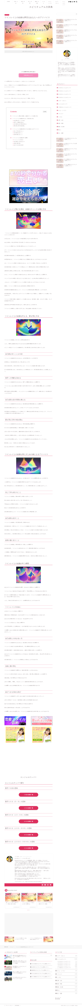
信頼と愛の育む (17, 143)
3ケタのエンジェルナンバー (64, 94)
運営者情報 (57, 998)
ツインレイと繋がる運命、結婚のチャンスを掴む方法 (25, 116)
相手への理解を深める (19, 122)
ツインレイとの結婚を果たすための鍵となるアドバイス (26, 129)
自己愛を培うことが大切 (19, 120)
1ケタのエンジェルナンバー (64, 87)
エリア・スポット (57, 2)
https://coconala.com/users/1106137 (33, 881)
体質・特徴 (23, 2)
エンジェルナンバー (64, 2)
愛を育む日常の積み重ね (19, 125)
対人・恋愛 (30, 2)
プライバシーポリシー (9, 1005)
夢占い (59, 129)
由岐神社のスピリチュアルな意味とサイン (41, 970)
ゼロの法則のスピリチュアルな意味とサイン (41, 963)
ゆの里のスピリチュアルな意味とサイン (40, 967)
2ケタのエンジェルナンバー (64, 90)
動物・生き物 (37, 2)
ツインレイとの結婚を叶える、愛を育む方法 (23, 118)
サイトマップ (58, 997)
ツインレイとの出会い (19, 139)
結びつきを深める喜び (19, 145)
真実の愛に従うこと (18, 134)
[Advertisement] (28, 62)
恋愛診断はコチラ (28, 75)
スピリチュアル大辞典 (41, 7)
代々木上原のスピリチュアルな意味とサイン (41, 973)
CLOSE (44, 111)
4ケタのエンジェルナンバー (64, 97)
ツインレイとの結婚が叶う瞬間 (20, 137)
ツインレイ (7, 14)
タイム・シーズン (50, 2)
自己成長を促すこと (18, 132)
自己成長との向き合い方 (19, 141)
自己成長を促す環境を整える (20, 124)
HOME (8, 1)
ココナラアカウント (64, 75)
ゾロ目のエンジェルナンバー (64, 107)
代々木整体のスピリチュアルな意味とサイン (41, 976)
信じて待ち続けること (19, 131)
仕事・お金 (16, 2)
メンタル (43, 2)
